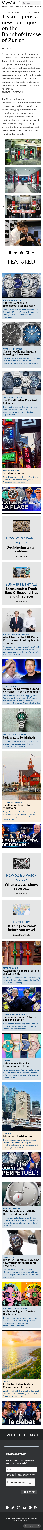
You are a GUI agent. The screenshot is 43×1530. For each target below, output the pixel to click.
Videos (38, 6)
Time (11, 6)
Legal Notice (31, 1518)
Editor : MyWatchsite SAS (21, 1520)
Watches (29, 6)
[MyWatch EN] (11, 3)
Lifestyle (19, 6)
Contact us (22, 1518)
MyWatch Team (11, 1518)
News (4, 6)
